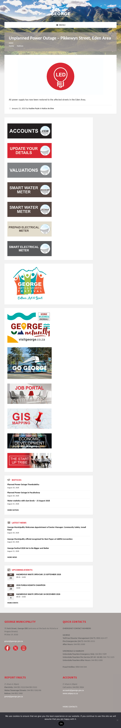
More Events (12, 603)
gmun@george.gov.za (13, 641)
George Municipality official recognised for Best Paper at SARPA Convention (40, 539)
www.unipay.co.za (70, 693)
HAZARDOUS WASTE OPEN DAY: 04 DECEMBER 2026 (38, 594)
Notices (20, 46)
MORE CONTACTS (70, 707)
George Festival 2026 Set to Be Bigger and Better (28, 548)
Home (11, 46)
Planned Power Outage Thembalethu (23, 485)
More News (12, 557)
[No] (117, 720)
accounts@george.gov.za (73, 690)
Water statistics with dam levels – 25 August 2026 (28, 501)
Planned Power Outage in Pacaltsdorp (23, 493)
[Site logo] (60, 16)
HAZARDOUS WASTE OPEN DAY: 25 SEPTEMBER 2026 (38, 574)
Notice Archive (48, 108)
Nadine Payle (34, 108)
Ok (61, 723)
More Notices (13, 510)
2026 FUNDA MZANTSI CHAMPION (30, 585)
